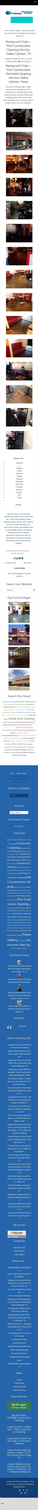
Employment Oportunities (19, 1357)
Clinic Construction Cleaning (22, 725)
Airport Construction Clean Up (25, 752)
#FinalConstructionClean (20, 722)
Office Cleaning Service (19, 1350)
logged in (21, 573)
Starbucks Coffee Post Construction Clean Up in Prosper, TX (19, 1216)
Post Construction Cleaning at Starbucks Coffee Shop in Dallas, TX (19, 1091)
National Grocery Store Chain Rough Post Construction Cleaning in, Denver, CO (19, 1283)
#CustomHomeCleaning (19, 755)
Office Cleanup (19, 744)
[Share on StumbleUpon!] (17, 558)
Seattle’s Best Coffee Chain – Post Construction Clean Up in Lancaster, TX (19, 1318)
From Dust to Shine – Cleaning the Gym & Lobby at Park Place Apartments (19, 1081)
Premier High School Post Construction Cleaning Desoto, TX (19, 1158)
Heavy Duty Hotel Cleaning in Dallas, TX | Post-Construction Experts (19, 1454)
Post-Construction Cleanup (19, 881)
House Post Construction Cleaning (15, 750)
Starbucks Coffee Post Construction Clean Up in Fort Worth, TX (19, 1207)
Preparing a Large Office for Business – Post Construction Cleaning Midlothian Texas (19, 1072)
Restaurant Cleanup (22, 532)
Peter (30, 59)
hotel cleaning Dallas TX (19, 710)
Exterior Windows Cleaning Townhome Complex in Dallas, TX (19, 1188)
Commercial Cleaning (11, 516)
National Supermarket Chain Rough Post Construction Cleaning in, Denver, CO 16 (19, 995)
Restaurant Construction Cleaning (18, 538)
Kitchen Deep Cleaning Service (26, 702)
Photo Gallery (15, 30)
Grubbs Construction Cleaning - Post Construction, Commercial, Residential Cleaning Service (20, 1484)
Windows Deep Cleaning (21, 925)
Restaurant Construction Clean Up (18, 535)
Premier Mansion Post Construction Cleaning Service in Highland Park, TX (19, 1139)
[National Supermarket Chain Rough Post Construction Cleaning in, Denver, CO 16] (19, 657)
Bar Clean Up (15, 514)
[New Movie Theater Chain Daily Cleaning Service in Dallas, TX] (19, 635)
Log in (19, 1380)
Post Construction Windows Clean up (15, 704)
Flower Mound (12, 730)
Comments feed (19, 1386)
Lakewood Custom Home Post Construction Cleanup (19, 1441)
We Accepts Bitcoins (19, 1353)
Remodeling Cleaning (15, 530)
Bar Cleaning (25, 514)
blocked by (19, 1406)
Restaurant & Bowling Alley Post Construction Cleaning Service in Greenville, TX (19, 1302)
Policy (19, 1360)
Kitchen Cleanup (16, 522)
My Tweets (19, 826)
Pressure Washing (23, 730)
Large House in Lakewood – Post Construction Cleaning (19, 1429)
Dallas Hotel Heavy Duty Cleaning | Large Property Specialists (19, 1054)
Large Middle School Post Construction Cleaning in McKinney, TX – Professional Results (19, 1468)
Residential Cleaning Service (19, 1346)
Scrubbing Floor (22, 747)
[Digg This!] (22, 558)
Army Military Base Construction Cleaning (16, 715)
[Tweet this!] (15, 558)
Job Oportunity (19, 1247)
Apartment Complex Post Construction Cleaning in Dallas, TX (19, 1197)
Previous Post (10, 563)
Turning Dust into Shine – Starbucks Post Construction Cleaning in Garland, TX (19, 1100)
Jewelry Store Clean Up (22, 733)
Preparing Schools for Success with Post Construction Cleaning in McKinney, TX (19, 1063)
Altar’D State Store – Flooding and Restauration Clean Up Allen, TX (19, 1327)
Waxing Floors (17, 910)
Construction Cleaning (17, 519)
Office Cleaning (14, 920)
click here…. (28, 103)
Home (6, 30)
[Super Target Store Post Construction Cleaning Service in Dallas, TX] (19, 680)
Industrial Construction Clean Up (13, 738)
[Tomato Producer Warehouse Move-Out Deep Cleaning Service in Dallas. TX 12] (19, 612)
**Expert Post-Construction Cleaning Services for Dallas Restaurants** (19, 1149)
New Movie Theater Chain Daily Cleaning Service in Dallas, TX (19, 982)
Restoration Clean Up (14, 541)
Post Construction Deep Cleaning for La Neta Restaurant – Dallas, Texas (19, 1118)
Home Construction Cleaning (27, 735)
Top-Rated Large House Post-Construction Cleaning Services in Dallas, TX (19, 1179)
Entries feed (19, 1383)
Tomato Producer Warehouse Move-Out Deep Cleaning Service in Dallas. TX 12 (19, 969)
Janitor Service (12, 896)
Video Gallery (22, 940)
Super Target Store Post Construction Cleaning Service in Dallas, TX (19, 1009)
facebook (19, 1018)
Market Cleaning (8, 722)
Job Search (31, 747)
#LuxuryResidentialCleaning (10, 735)
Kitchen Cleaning (12, 900)
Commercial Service (19, 1339)
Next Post (28, 563)
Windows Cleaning (16, 870)
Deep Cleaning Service (12, 839)
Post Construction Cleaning (16, 524)
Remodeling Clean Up (16, 851)
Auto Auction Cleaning (9, 702)
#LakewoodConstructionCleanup (19, 741)
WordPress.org (19, 1390)
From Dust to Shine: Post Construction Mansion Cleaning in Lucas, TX (19, 1109)
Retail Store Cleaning (22, 718)
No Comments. (25, 61)
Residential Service (25, 920)
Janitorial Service (15, 930)
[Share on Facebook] (20, 558)
